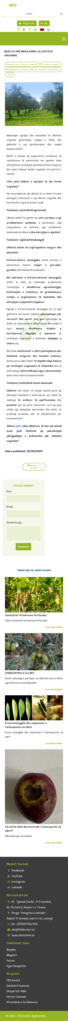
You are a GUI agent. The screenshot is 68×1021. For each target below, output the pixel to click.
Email (10, 506)
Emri (9, 491)
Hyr (46, 23)
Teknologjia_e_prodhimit (46, 69)
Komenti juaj (14, 522)
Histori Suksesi (16, 997)
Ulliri (9, 75)
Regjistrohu (28, 23)
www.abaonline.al (22, 935)
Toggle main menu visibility (64, 38)
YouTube (16, 876)
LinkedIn (16, 887)
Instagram (18, 882)
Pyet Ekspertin (16, 966)
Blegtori (12, 955)
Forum (11, 961)
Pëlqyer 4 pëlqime (35, 466)
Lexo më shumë (53, 627)
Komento (23, 546)
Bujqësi (11, 950)
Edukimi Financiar (18, 986)
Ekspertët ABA (16, 991)
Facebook (17, 870)
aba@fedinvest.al (22, 930)
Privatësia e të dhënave (22, 1002)
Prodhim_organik (51, 64)
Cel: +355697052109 (24, 924)
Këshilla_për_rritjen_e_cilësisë (22, 64)
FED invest (13, 980)
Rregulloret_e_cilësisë (18, 69)
